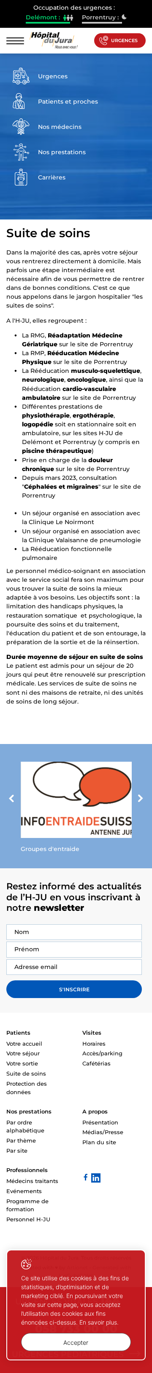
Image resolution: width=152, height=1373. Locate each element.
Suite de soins (26, 1073)
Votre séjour (23, 1053)
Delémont (48, 18)
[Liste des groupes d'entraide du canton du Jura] (76, 809)
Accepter (75, 1342)
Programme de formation (27, 1205)
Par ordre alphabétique (25, 1126)
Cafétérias (96, 1063)
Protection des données (26, 1087)
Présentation (100, 1122)
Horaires (94, 1043)
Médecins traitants (32, 1181)
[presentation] (11, 799)
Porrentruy (102, 18)
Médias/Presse (102, 1132)
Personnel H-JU (28, 1219)
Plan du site (99, 1142)
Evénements (24, 1191)
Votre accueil (24, 1043)
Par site (16, 1150)
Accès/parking (102, 1053)
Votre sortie (22, 1063)
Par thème (21, 1140)
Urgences (124, 40)
